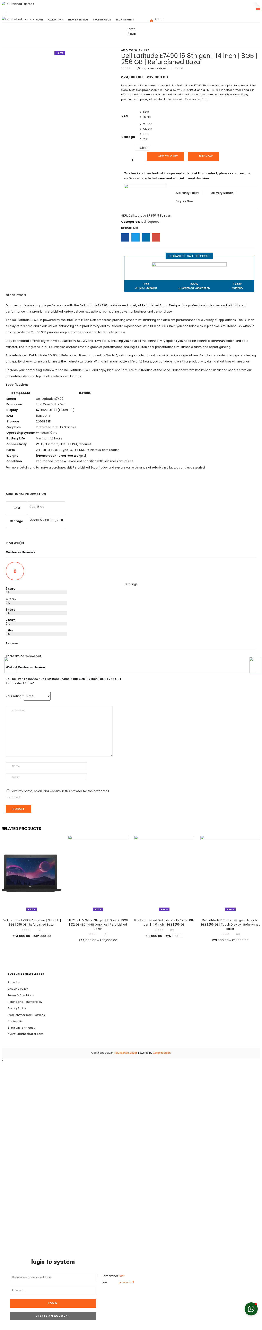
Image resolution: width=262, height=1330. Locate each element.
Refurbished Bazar (125, 1053)
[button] (157, 19)
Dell (133, 34)
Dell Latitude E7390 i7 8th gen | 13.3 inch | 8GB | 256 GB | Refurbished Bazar (32, 922)
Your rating (15, 696)
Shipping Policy (18, 989)
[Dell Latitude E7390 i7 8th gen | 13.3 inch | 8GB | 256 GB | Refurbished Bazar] (32, 874)
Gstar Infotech (162, 1053)
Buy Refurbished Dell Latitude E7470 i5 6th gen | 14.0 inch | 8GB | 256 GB (164, 922)
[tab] (131, 174)
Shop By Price (102, 19)
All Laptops (55, 19)
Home (39, 19)
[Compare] (31, 907)
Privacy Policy (17, 1008)
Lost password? (126, 1279)
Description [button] (16, 295)
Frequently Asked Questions (26, 1015)
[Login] (147, 19)
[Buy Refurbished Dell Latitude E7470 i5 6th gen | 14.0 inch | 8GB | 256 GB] (164, 874)
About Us (14, 982)
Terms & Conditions (21, 995)
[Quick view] (23, 907)
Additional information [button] (26, 494)
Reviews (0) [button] (15, 543)
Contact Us (15, 1021)
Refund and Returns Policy (25, 1002)
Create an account (53, 1316)
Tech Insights (125, 19)
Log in (52, 1303)
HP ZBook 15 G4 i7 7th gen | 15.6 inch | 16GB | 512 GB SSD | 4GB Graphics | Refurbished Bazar (98, 924)
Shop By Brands (78, 19)
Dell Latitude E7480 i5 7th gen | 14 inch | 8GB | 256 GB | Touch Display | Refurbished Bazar (230, 924)
